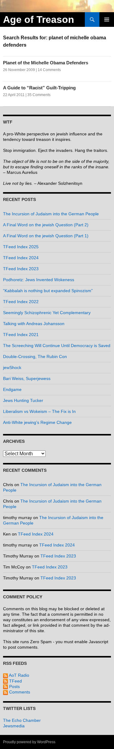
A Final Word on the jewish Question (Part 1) (45, 235)
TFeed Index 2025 (21, 246)
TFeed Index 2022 (21, 301)
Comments (19, 692)
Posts (14, 686)
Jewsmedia (14, 725)
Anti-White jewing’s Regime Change (37, 422)
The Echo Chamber (22, 720)
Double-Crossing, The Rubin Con (35, 356)
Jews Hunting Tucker (23, 400)
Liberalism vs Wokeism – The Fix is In (39, 411)
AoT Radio (18, 675)
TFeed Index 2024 (21, 257)
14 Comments (49, 70)
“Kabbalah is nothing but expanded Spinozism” (48, 290)
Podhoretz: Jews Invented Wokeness (38, 279)
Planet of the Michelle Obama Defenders (45, 62)
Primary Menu (106, 19)
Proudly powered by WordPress (29, 742)
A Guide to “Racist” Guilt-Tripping (39, 87)
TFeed (15, 681)
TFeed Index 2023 (21, 268)
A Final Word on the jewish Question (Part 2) (45, 224)
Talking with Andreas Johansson (33, 323)
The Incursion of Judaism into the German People (51, 213)
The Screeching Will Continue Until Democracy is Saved (56, 345)
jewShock (12, 367)
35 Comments (38, 95)
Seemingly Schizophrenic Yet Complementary (47, 312)
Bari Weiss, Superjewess (26, 378)
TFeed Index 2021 (21, 334)
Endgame (12, 389)
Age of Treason (38, 19)
